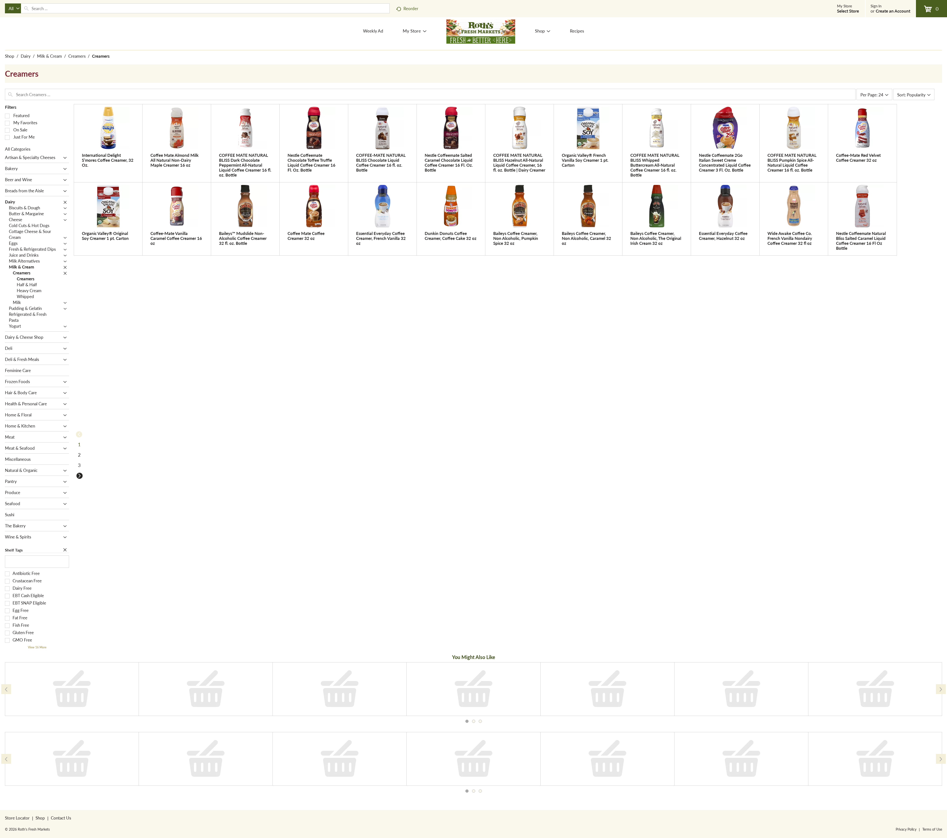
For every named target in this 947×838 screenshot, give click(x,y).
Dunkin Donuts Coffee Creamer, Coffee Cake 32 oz (450, 235)
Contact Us (61, 818)
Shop (9, 56)
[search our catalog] (26, 8)
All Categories (17, 149)
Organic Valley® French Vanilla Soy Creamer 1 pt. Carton (585, 160)
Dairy (26, 56)
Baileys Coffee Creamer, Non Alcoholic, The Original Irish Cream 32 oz (655, 238)
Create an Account (893, 11)
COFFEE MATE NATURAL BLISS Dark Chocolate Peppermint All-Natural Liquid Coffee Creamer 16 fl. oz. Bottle (245, 165)
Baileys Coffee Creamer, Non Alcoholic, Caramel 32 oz (586, 238)
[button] (63, 158)
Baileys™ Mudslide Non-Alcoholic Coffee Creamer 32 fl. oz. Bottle (243, 238)
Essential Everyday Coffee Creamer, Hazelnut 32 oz (723, 235)
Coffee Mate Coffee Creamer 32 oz (306, 235)
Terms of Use (932, 829)
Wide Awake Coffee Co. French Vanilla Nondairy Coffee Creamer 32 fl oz (789, 238)
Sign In (876, 6)
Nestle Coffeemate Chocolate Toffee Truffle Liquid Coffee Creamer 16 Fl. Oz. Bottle (311, 162)
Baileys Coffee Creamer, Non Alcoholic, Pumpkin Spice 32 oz (515, 238)
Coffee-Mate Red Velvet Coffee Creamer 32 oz (858, 157)
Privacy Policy (906, 829)
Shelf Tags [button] (14, 550)
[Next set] (79, 475)
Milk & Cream (49, 56)
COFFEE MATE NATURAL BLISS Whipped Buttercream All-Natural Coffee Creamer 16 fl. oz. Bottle (654, 165)
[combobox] (13, 8)
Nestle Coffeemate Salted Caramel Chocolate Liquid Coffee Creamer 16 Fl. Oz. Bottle (449, 162)
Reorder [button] (410, 8)
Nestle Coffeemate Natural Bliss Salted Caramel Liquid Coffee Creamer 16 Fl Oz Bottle (861, 240)
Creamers (77, 56)
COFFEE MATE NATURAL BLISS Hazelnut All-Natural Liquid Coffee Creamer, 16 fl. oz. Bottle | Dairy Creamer (519, 162)
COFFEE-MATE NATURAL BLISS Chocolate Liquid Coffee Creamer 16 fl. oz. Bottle (380, 162)
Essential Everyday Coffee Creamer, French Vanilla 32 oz (381, 238)
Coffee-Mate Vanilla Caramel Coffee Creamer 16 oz (176, 238)
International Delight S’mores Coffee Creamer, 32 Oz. (107, 160)
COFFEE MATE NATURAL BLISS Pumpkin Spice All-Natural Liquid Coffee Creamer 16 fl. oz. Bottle (791, 162)
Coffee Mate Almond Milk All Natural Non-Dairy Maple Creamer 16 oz (174, 160)
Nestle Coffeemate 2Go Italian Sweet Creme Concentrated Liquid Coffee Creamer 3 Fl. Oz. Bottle (725, 162)
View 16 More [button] (37, 647)
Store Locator (17, 818)
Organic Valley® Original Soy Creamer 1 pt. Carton (105, 235)
